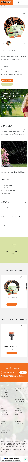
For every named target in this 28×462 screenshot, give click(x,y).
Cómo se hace (6, 112)
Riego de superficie (5, 390)
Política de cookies (19, 423)
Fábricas (2, 428)
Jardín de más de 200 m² (20, 401)
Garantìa (16, 414)
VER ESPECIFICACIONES (7, 80)
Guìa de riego (18, 410)
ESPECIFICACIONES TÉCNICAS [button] (11, 217)
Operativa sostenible (5, 425)
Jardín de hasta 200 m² (19, 399)
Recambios (17, 408)
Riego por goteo (4, 392)
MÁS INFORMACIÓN (12, 304)
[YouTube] (6, 452)
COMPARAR (6, 84)
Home (2, 5)
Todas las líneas (4, 388)
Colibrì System (4, 410)
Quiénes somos (4, 423)
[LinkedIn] (8, 452)
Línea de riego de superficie (9, 5)
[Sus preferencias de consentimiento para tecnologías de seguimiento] (25, 459)
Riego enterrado (4, 394)
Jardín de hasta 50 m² (19, 397)
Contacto (17, 416)
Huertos (16, 396)
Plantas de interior (18, 392)
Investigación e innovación (6, 427)
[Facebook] (4, 452)
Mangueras (17, 5)
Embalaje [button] (4, 226)
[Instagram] (1, 452)
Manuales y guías (18, 412)
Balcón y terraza (18, 394)
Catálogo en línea (4, 396)
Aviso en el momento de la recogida (11, 460)
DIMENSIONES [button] (5, 179)
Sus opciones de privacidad (12, 458)
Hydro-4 (2, 408)
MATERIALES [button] (5, 202)
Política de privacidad (19, 425)
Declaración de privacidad (20, 427)
